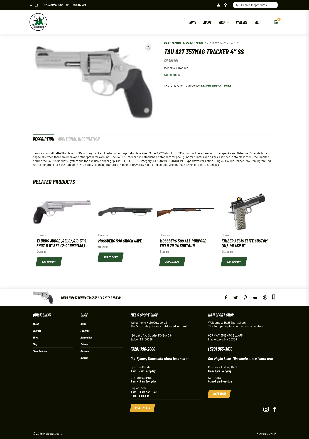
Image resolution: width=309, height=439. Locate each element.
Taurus (199, 43)
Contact (37, 330)
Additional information (79, 138)
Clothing (84, 351)
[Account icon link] (218, 5)
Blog (35, 344)
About (36, 323)
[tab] (43, 138)
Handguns (188, 43)
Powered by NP (266, 433)
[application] (227, 22)
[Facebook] (31, 5)
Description (43, 138)
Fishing (84, 344)
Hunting (84, 357)
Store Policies (40, 351)
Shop (35, 337)
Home (166, 43)
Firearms (176, 43)
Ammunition (86, 337)
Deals (83, 323)
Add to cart (49, 262)
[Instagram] (36, 5)
